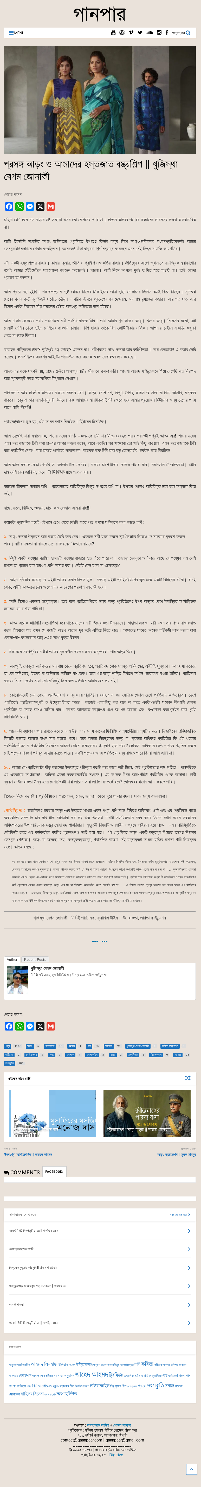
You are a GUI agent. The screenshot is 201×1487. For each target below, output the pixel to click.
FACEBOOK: (54, 1172)
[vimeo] (131, 32)
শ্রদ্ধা (142, 1385)
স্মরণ (60, 1394)
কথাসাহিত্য (113, 1365)
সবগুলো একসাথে (179, 1214)
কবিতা (147, 1364)
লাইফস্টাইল (99, 1386)
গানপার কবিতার (45, 1376)
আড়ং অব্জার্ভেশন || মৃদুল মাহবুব (176, 1154)
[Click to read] (52, 1113)
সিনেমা (38, 1394)
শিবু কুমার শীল (118, 1386)
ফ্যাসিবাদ (157, 1376)
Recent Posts (35, 960)
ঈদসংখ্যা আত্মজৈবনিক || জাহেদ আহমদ (28, 1154)
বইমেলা (173, 1375)
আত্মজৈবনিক (23, 1365)
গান (34, 1376)
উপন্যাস (95, 1365)
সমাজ (169, 1386)
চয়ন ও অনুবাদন (64, 1375)
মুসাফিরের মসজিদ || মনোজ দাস (35, 1129)
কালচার (13, 1375)
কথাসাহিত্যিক (127, 1365)
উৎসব (103, 1365)
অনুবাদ (12, 1365)
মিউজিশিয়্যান (82, 1386)
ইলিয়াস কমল (66, 1364)
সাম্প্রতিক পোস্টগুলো (23, 1214)
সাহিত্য (26, 1394)
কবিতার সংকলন (178, 1365)
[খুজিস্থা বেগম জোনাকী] (17, 992)
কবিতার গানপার (162, 1365)
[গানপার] (99, 21)
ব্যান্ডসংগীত (67, 1386)
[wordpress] (122, 32)
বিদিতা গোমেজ (42, 1385)
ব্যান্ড (56, 1385)
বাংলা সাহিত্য (17, 1386)
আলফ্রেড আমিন (98, 1425)
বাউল (29, 1386)
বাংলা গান (185, 1375)
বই (165, 1375)
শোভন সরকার (122, 1425)
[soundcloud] (149, 32)
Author (12, 960)
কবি (137, 1364)
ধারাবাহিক (145, 1375)
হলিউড (71, 1394)
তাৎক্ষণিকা (129, 1376)
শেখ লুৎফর (132, 1386)
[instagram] (159, 32)
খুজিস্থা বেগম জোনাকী (47, 968)
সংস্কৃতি (155, 1385)
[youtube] (113, 32)
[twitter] (140, 32)
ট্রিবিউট (116, 1375)
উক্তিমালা (83, 1364)
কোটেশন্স (25, 1375)
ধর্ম (136, 1376)
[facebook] (166, 32)
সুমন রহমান (50, 1394)
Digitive (116, 1454)
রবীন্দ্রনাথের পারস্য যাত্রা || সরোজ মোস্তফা (139, 1129)
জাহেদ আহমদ (91, 1374)
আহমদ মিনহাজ (44, 1364)
